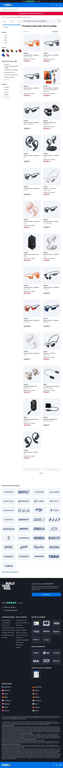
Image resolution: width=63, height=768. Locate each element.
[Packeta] (56, 661)
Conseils (18, 647)
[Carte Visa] (56, 623)
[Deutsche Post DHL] (36, 653)
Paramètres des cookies (8, 635)
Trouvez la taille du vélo (22, 635)
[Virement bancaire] (46, 640)
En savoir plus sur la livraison (30, 739)
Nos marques (19, 637)
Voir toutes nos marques (10, 572)
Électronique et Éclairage (16, 17)
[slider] (2, 25)
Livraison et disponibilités (22, 640)
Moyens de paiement (21, 630)
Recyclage (4, 637)
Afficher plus (6, 79)
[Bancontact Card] (36, 623)
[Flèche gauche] (24, 43)
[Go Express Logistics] (46, 661)
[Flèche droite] (39, 43)
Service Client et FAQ (21, 620)
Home (3, 17)
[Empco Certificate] (36, 674)
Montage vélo (19, 645)
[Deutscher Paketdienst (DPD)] (46, 653)
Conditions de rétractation (8, 630)
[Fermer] (59, 20)
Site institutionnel (6, 622)
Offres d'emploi (6, 625)
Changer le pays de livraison (8, 725)
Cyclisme (8, 17)
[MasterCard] (46, 623)
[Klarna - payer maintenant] (56, 631)
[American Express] (36, 631)
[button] (12, 32)
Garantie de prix (20, 642)
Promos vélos (23, 13)
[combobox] (48, 31)
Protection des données (8, 632)
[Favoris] (53, 5)
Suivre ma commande (21, 632)
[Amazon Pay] (36, 640)
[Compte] (56, 5)
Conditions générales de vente (9, 627)
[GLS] (36, 661)
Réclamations (19, 625)
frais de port (36, 716)
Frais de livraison (20, 627)
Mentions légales (6, 620)
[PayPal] (46, 631)
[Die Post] (56, 653)
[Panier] (60, 5)
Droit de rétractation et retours (23, 622)
